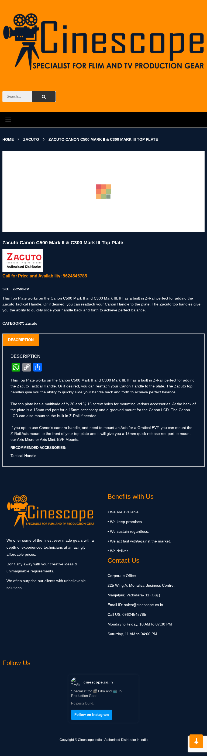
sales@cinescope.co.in (143, 605)
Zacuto (31, 139)
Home (8, 139)
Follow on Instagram (91, 715)
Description (21, 340)
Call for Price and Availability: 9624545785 (44, 276)
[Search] (44, 96)
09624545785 (133, 614)
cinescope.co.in (98, 682)
